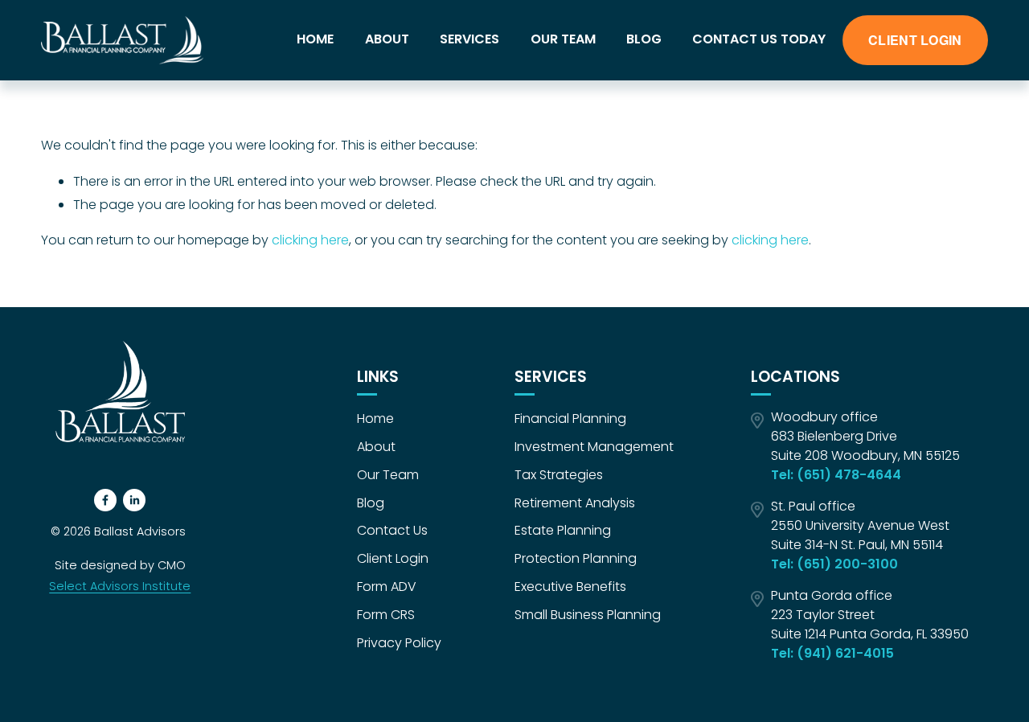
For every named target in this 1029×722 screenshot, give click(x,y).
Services (469, 39)
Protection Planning (575, 558)
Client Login (392, 558)
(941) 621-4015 (845, 653)
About (387, 39)
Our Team (563, 39)
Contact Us (392, 530)
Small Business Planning (587, 614)
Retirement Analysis (574, 503)
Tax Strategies (558, 475)
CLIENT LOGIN (915, 40)
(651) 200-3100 (847, 564)
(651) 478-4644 (849, 475)
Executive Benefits (570, 586)
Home (315, 39)
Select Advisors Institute (120, 586)
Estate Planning (562, 530)
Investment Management (594, 446)
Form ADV (386, 586)
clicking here (310, 240)
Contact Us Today (759, 39)
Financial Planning (570, 418)
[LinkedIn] (134, 500)
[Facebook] (105, 500)
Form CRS (386, 614)
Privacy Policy (399, 643)
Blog (644, 39)
